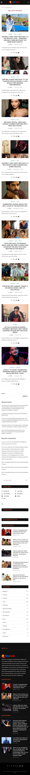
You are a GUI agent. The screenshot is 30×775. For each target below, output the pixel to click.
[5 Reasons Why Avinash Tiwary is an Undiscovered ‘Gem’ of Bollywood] (15, 272)
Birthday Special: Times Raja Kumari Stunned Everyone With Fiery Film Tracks (15, 124)
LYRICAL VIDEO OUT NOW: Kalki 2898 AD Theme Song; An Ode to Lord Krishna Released (20, 553)
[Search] (28, 2)
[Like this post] (11, 52)
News (15, 619)
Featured (15, 598)
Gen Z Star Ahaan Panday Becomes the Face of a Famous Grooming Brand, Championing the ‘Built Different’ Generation (13, 431)
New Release (15, 615)
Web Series (15, 636)
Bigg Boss (15, 591)
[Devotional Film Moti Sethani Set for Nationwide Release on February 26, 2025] (6, 577)
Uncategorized (15, 629)
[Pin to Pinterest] (16, 52)
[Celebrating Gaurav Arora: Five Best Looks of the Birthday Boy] (15, 190)
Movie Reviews (15, 612)
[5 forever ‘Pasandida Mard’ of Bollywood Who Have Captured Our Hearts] (6, 532)
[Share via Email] (18, 52)
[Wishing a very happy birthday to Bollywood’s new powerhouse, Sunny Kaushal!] (15, 149)
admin (10, 44)
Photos (15, 622)
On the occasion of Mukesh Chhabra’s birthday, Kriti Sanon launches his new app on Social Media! (15, 329)
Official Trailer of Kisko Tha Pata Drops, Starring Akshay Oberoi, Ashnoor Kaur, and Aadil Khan (20, 542)
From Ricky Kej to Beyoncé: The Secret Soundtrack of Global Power (20, 739)
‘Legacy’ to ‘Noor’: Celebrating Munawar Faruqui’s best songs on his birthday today (15, 371)
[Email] (22, 766)
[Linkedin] (16, 766)
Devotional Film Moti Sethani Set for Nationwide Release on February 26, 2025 (20, 577)
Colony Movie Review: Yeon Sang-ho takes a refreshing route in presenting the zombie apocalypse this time (15, 425)
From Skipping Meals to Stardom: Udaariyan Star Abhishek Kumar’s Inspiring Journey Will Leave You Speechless (15, 457)
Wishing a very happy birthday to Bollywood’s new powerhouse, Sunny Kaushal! (15, 165)
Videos (15, 633)
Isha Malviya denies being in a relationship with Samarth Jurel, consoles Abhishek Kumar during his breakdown (20, 565)
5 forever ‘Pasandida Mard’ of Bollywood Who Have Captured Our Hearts (20, 531)
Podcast (15, 626)
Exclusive (15, 594)
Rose (3, 462)
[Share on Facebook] (13, 52)
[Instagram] (11, 766)
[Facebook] (7, 766)
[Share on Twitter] (15, 52)
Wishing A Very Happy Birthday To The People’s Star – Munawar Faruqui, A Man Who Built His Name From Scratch (15, 39)
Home (3, 7)
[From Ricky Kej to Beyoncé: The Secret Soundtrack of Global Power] (6, 740)
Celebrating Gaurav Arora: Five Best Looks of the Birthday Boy (15, 205)
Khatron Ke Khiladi (15, 608)
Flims (15, 601)
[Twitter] (9, 766)
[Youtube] (20, 766)
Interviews (15, 605)
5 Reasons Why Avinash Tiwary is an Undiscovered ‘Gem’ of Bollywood (15, 288)
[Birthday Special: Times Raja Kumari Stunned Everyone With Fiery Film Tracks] (15, 108)
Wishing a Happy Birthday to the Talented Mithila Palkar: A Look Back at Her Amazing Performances (15, 82)
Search (3, 393)
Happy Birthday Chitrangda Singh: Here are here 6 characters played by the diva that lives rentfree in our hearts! (15, 246)
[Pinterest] (13, 766)
